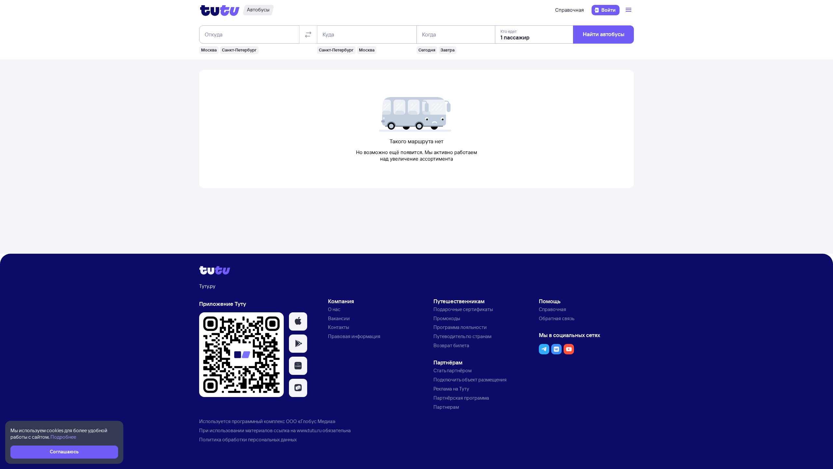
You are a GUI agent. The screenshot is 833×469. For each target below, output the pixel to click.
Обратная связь (556, 318)
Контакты (338, 327)
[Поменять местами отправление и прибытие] (308, 34)
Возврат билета (451, 345)
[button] (298, 321)
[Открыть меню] (629, 10)
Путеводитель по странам (462, 336)
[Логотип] (219, 10)
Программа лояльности (460, 327)
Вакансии (339, 318)
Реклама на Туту (451, 389)
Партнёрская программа (461, 398)
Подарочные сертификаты (463, 309)
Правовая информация (354, 336)
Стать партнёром (452, 370)
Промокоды (446, 318)
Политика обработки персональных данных (248, 439)
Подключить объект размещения (470, 380)
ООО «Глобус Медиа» (310, 421)
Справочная (569, 10)
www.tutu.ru (309, 430)
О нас (334, 309)
